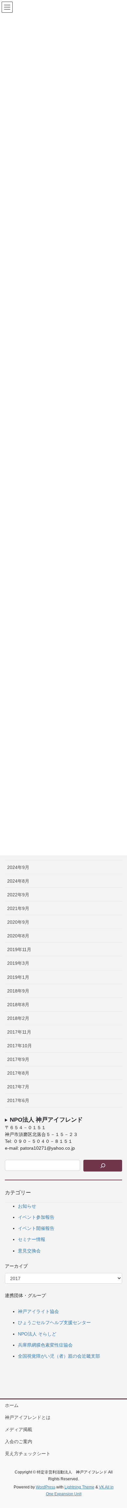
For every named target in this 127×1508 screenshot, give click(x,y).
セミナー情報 (31, 1239)
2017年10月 (19, 1045)
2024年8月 (18, 881)
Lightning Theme (79, 1487)
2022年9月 (18, 894)
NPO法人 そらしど (37, 1333)
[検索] (102, 1166)
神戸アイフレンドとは (27, 1417)
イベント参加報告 (36, 1217)
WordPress (45, 1487)
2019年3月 (18, 963)
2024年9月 (18, 867)
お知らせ (27, 1206)
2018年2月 (18, 1018)
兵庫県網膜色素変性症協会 (45, 1345)
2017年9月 (18, 1059)
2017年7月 (18, 1086)
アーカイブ (16, 1266)
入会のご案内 (18, 1441)
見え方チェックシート (27, 1453)
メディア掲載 (18, 1429)
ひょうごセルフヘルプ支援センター (54, 1322)
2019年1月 (18, 977)
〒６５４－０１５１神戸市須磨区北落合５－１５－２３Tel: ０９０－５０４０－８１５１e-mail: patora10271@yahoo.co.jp (44, 1133)
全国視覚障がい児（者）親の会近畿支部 (59, 1356)
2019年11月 (19, 949)
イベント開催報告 (36, 1228)
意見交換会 (29, 1250)
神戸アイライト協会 (38, 1311)
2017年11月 (19, 1032)
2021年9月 (18, 908)
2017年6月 (18, 1100)
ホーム (12, 1405)
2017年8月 (18, 1073)
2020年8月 (18, 935)
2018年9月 (18, 990)
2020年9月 (18, 922)
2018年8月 (18, 1004)
